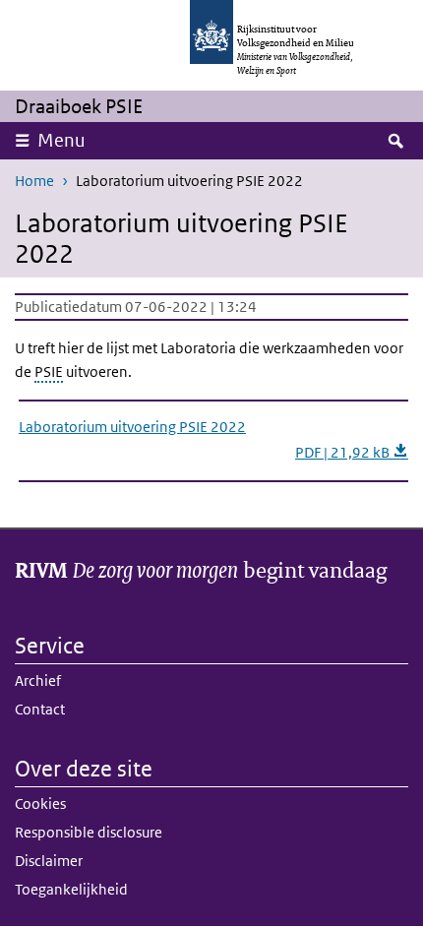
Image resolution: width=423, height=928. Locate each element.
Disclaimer (49, 860)
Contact (40, 709)
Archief (38, 680)
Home (34, 180)
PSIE (48, 371)
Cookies (40, 803)
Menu (61, 140)
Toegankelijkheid (71, 889)
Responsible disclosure (88, 832)
